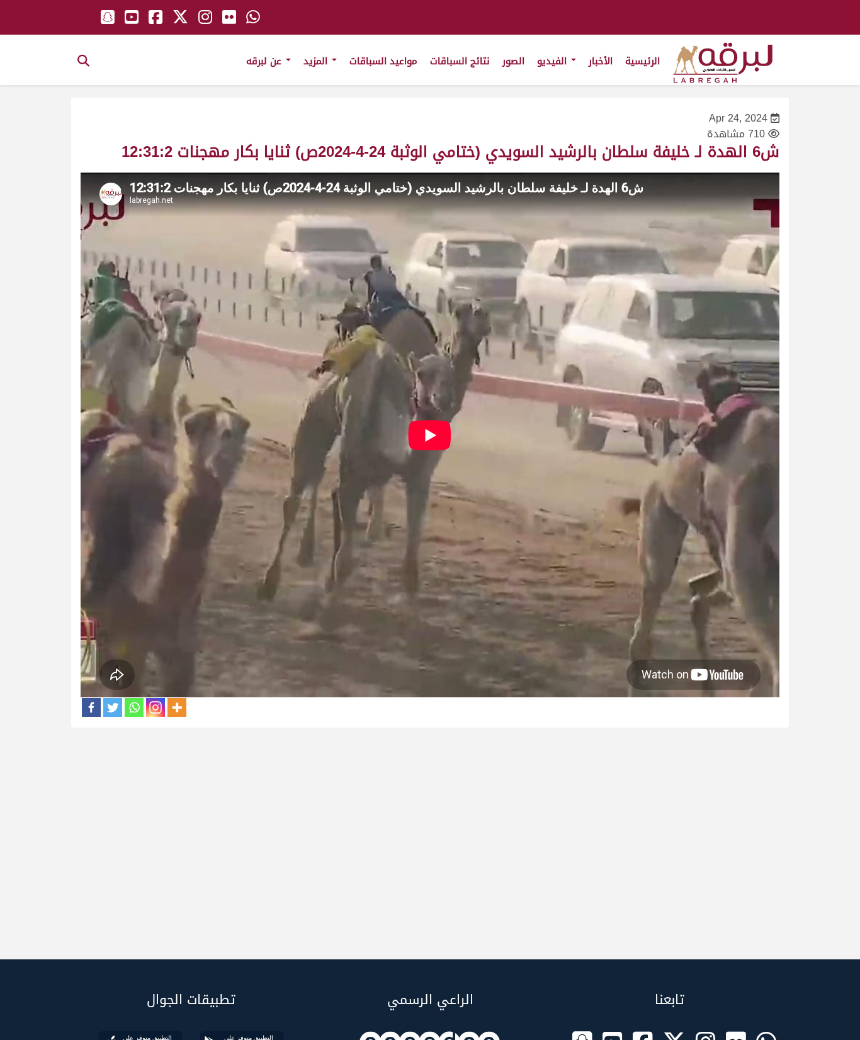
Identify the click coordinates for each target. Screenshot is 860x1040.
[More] (176, 707)
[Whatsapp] (134, 707)
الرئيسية (642, 61)
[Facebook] (91, 707)
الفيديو (553, 61)
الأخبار (601, 61)
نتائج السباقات (460, 61)
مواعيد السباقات (383, 61)
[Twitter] (112, 707)
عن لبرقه (265, 61)
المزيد (317, 61)
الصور (513, 61)
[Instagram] (155, 707)
